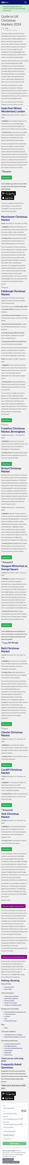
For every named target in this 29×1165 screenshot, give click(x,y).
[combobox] (14, 1108)
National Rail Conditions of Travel (14, 1037)
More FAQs (8, 989)
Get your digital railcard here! (13, 906)
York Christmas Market (10, 815)
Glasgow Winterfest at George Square (14, 567)
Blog (5, 1028)
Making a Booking (10, 980)
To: (3, 1111)
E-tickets (7, 1016)
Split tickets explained (11, 998)
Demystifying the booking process (15, 1012)
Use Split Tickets (8, 1135)
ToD (5, 1018)
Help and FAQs (9, 987)
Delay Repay (8, 1050)
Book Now (7, 178)
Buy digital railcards (10, 1046)
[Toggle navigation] (25, 2)
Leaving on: (5, 1116)
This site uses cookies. (9, 1150)
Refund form (8, 1055)
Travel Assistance (10, 1014)
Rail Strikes (7, 1053)
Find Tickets (14, 1143)
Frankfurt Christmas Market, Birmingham (13, 430)
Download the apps (10, 1021)
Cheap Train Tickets (10, 1003)
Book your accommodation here (14, 957)
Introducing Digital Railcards (13, 1048)
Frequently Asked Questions (11, 1066)
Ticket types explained (11, 996)
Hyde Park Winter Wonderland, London (13, 110)
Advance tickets (9, 1001)
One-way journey (8, 1127)
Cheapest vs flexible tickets (13, 1005)
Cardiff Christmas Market (11, 771)
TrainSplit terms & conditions (13, 1035)
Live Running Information (12, 1044)
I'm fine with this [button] (8, 1159)
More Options (7, 1139)
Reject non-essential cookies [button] (11, 1162)
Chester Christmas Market (12, 734)
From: (4, 1105)
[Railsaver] (8, 2)
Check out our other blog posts (12, 1059)
